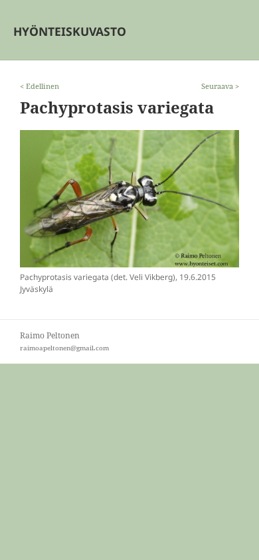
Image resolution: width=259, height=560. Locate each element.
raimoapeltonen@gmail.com (64, 348)
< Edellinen (39, 86)
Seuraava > (220, 86)
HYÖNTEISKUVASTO (69, 31)
